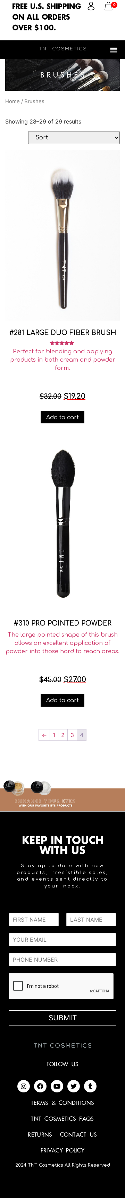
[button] (114, 49)
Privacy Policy (62, 1151)
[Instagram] (23, 1086)
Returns (40, 1135)
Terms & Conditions (62, 1103)
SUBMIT (63, 1017)
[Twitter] (73, 1086)
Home (12, 101)
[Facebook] (40, 1086)
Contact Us (78, 1135)
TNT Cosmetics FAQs (62, 1119)
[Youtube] (57, 1086)
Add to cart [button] (62, 417)
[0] (108, 8)
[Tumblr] (90, 1086)
